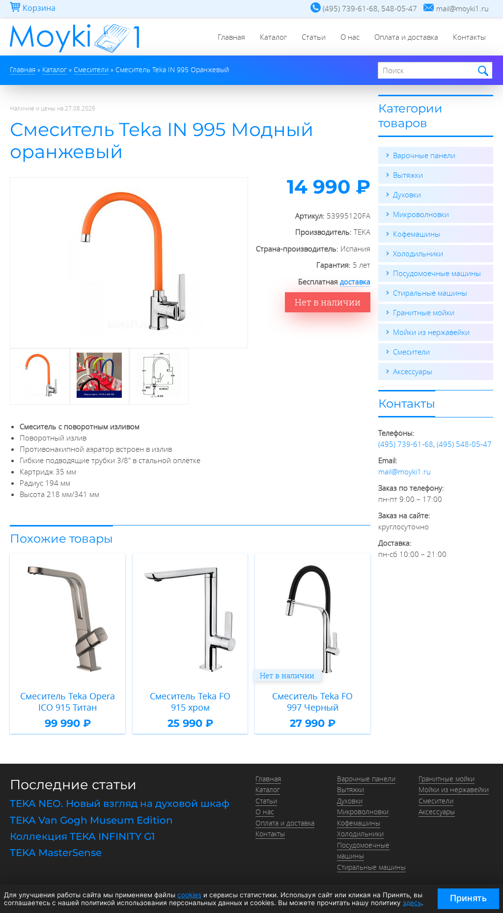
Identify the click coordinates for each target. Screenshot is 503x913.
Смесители (411, 352)
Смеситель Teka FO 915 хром (190, 702)
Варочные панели (424, 155)
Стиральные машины (430, 293)
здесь (412, 903)
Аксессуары (412, 371)
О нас (350, 37)
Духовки (407, 194)
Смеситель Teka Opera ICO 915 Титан (67, 702)
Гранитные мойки (423, 312)
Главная (231, 37)
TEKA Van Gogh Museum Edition (91, 820)
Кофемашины (416, 234)
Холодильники (418, 253)
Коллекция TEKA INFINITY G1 (82, 836)
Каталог (273, 37)
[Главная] (74, 52)
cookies (189, 895)
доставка (355, 281)
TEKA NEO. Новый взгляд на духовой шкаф (119, 803)
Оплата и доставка (406, 37)
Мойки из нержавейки (431, 332)
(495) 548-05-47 (464, 444)
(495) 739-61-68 (405, 444)
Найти (482, 71)
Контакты (469, 37)
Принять (468, 898)
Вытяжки (408, 175)
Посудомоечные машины (437, 273)
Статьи (314, 37)
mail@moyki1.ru (404, 471)
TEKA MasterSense (56, 852)
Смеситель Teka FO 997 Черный (312, 702)
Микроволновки (421, 214)
